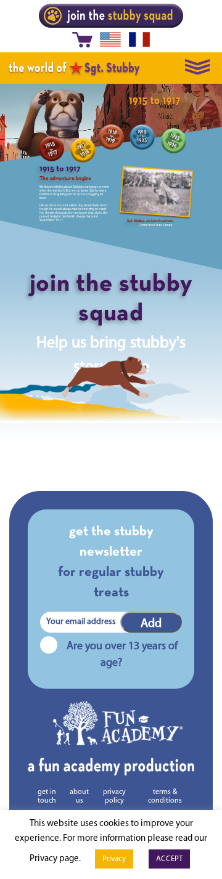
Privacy (114, 859)
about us (79, 796)
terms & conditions (165, 796)
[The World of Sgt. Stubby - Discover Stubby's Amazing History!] (74, 68)
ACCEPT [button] (169, 859)
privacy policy (114, 796)
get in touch (47, 796)
